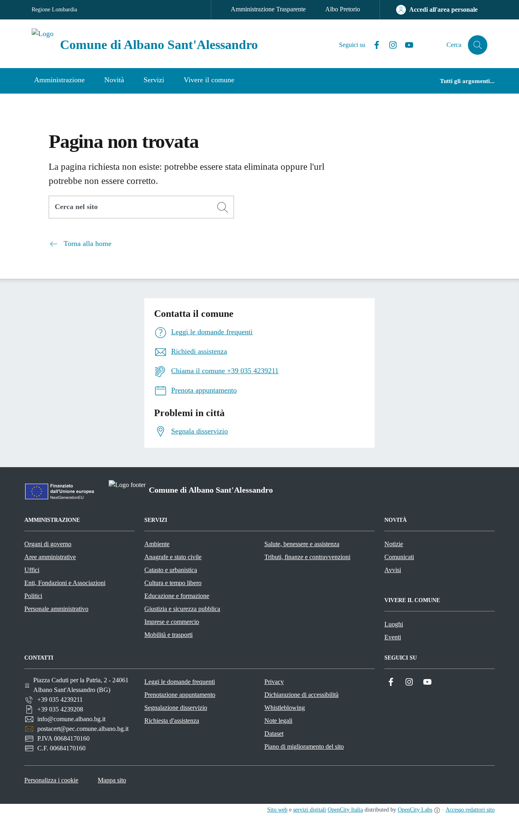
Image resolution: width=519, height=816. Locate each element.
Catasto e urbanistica (170, 569)
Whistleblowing (284, 707)
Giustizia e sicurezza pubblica (182, 608)
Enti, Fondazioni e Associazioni (64, 582)
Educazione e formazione (176, 595)
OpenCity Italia (345, 810)
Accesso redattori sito (470, 810)
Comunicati (399, 556)
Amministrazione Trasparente (268, 9)
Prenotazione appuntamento (179, 694)
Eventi (392, 637)
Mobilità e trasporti (168, 634)
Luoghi (393, 624)
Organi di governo (47, 543)
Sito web (277, 810)
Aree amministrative (50, 556)
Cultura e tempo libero (173, 582)
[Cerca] (222, 207)
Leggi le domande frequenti (179, 681)
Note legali (278, 720)
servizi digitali (309, 810)
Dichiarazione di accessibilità (301, 694)
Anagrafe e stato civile (173, 556)
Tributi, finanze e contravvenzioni (307, 556)
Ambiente (156, 543)
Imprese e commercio (171, 621)
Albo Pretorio (342, 9)
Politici (33, 595)
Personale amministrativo (56, 608)
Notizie (393, 543)
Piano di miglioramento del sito (304, 746)
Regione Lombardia (54, 9)
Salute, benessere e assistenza (301, 543)
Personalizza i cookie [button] (51, 780)
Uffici (31, 569)
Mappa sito (112, 780)
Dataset (273, 733)
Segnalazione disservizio (175, 707)
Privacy (274, 681)
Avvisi (392, 569)
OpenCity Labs (415, 810)
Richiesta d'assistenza (171, 720)
